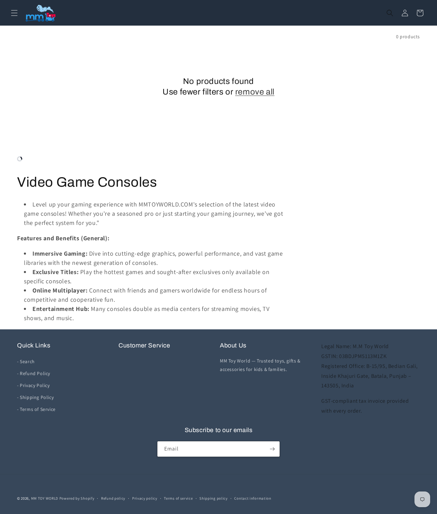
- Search (26, 361)
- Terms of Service (36, 409)
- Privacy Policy (33, 385)
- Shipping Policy (35, 397)
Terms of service (178, 498)
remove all (254, 91)
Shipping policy (213, 498)
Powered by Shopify (77, 498)
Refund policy (113, 498)
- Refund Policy (33, 373)
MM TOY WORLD (44, 498)
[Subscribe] (272, 449)
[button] (14, 12)
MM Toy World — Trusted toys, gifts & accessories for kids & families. (260, 365)
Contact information (252, 498)
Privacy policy (144, 498)
